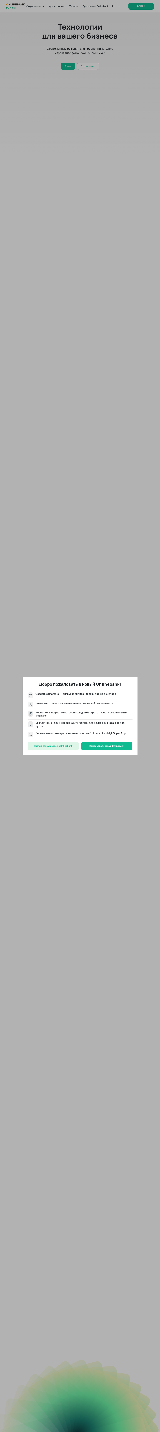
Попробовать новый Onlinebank (106, 746)
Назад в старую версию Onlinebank (53, 746)
